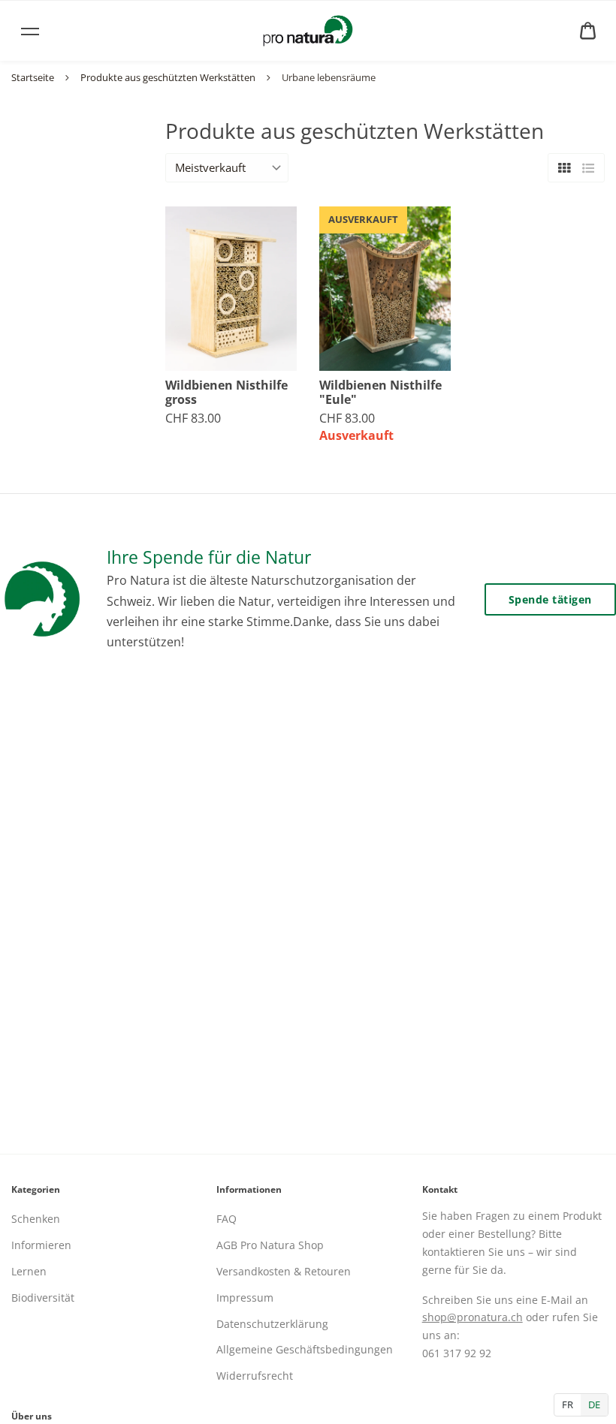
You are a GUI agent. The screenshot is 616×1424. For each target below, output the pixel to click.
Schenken (35, 1219)
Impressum (244, 1297)
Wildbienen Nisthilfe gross (226, 392)
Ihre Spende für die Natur (209, 557)
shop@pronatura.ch (472, 1317)
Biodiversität (42, 1297)
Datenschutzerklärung (272, 1324)
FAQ (226, 1219)
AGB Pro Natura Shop (270, 1245)
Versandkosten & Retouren (283, 1271)
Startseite (32, 77)
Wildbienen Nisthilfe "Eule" (380, 392)
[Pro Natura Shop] (308, 31)
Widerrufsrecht (254, 1375)
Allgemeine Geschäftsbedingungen (304, 1349)
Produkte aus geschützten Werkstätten (167, 77)
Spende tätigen (550, 599)
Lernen (29, 1271)
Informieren (41, 1245)
